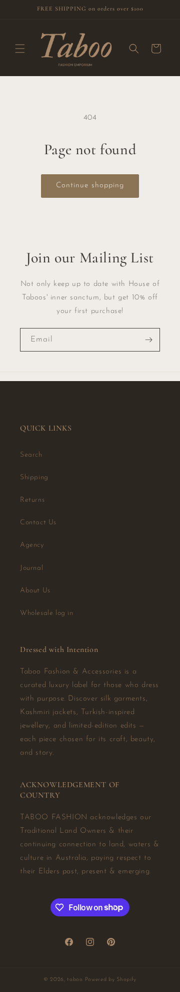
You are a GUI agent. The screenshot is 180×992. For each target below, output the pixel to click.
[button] (20, 49)
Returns (32, 500)
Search (31, 455)
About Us (35, 590)
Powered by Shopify (111, 979)
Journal (31, 568)
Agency (32, 545)
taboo (75, 979)
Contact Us (38, 522)
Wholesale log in (47, 613)
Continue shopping (90, 185)
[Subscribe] (149, 340)
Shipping (34, 477)
